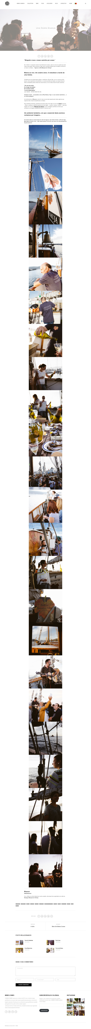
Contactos (63, 3)
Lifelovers (49, 3)
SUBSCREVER (44, 1010)
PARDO (60, 103)
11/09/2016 (41, 32)
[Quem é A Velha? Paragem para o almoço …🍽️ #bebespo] (69, 1013)
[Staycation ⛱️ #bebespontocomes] (82, 1007)
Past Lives (58, 940)
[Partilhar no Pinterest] (48, 56)
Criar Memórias (28, 948)
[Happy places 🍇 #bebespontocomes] (75, 1007)
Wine (37, 3)
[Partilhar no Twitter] (42, 56)
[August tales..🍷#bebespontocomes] (82, 1001)
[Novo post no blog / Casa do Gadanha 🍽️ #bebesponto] (69, 1001)
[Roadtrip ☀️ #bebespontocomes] (69, 1007)
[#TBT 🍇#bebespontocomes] (75, 1001)
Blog (56, 3)
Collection (30, 3)
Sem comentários (48, 32)
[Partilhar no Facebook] (39, 56)
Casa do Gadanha (29, 940)
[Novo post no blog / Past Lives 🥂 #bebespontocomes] (75, 1013)
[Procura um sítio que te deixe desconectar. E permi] (82, 1013)
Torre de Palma (59, 948)
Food (42, 3)
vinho (17, 905)
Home (70, 3)
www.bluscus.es (27, 893)
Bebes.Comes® (20, 3)
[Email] (52, 56)
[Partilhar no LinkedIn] (45, 56)
